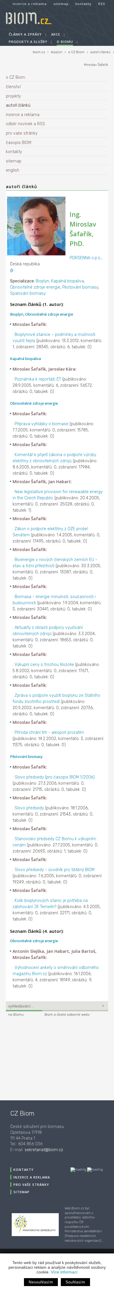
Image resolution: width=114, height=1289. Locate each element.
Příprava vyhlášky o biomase (41, 423)
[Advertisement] (42, 1057)
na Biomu (16, 1014)
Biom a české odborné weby (67, 1014)
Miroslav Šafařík (96, 65)
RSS (101, 3)
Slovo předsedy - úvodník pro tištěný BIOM (54, 869)
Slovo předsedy (29, 808)
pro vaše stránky (21, 133)
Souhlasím (75, 1282)
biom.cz (39, 52)
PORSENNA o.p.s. (85, 257)
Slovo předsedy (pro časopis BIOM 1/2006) (55, 777)
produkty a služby (28, 41)
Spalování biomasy (28, 293)
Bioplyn (42, 281)
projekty (13, 96)
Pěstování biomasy (80, 287)
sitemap (61, 3)
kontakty (83, 3)
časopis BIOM (18, 142)
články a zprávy (25, 34)
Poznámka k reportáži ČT (38, 379)
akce (55, 34)
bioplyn (56, 52)
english (12, 170)
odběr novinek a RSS (25, 123)
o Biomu (65, 41)
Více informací (64, 1272)
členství (13, 86)
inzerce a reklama (30, 3)
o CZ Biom (76, 52)
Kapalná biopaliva (67, 281)
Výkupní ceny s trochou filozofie (44, 664)
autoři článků (100, 52)
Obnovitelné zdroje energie (35, 287)
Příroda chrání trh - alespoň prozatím (49, 732)
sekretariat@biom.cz (44, 1149)
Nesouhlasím (41, 1282)
